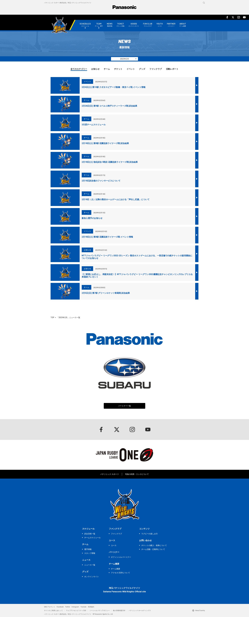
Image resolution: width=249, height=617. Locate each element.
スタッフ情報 (89, 553)
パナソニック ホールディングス (140, 610)
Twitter (67, 607)
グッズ (142, 69)
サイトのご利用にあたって (53, 610)
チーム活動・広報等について (153, 549)
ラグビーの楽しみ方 (149, 534)
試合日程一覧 (89, 534)
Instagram (75, 607)
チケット (118, 69)
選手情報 (88, 549)
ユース (113, 545)
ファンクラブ (155, 69)
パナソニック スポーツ (109, 474)
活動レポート (172, 69)
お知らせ (95, 69)
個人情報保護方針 (119, 610)
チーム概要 (115, 569)
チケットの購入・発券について (154, 545)
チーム (107, 69)
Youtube (83, 607)
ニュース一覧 (89, 565)
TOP (52, 317)
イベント (131, 69)
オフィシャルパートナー (121, 557)
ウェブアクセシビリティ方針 (76, 610)
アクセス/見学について (120, 573)
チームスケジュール (92, 538)
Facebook (60, 607)
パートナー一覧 (124, 406)
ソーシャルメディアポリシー (99, 610)
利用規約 (91, 607)
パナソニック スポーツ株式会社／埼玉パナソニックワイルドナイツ (67, 3)
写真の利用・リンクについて (137, 474)
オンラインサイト (91, 577)
